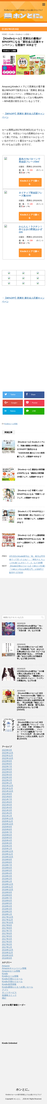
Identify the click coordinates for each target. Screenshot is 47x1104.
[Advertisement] (23, 333)
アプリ (5, 990)
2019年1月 (7, 881)
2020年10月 (7, 824)
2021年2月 (7, 813)
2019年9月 (7, 859)
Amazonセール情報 (11, 971)
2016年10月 (7, 955)
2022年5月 (7, 772)
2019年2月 (7, 879)
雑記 (4, 998)
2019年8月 (7, 862)
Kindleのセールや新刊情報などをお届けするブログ (24, 1095)
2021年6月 (7, 802)
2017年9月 (7, 925)
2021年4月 (7, 807)
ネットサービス (9, 992)
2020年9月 (7, 827)
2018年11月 (7, 887)
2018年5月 (7, 903)
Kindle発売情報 (9, 984)
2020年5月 (7, 838)
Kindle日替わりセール (12, 979)
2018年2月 (7, 911)
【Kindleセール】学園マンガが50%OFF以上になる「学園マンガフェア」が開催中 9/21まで (31, 494)
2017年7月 (7, 931)
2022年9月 (7, 761)
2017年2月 (7, 944)
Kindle (5, 974)
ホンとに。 (23, 1089)
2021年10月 (7, 791)
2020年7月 (7, 832)
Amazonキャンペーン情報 (14, 968)
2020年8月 (7, 829)
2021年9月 (7, 794)
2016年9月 (7, 958)
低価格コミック (9, 995)
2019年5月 (7, 870)
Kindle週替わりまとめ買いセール (17, 987)
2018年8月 (7, 895)
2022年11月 (7, 755)
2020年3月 (7, 843)
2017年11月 (7, 920)
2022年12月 (7, 753)
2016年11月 (7, 953)
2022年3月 (7, 777)
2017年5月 (7, 936)
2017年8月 (7, 928)
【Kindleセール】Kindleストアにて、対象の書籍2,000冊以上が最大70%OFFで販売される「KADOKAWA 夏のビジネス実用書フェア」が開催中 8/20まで (31, 449)
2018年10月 (7, 890)
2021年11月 (7, 788)
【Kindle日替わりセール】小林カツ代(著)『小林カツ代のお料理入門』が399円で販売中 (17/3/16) (27, 569)
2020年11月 (7, 821)
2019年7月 (7, 865)
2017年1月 (7, 947)
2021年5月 (7, 805)
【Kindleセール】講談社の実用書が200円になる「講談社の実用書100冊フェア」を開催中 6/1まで (31, 473)
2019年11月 (7, 854)
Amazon (6, 966)
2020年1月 (7, 849)
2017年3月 (7, 942)
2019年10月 (7, 857)
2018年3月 (7, 909)
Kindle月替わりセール (12, 981)
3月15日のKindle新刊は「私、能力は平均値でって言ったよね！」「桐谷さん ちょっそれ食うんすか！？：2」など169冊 (27, 559)
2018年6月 (7, 901)
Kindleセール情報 (10, 424)
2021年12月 (7, 786)
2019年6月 (7, 868)
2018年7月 (7, 898)
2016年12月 (7, 950)
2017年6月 (7, 933)
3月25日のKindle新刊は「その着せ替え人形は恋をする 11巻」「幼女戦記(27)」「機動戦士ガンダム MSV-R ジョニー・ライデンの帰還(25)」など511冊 (30, 676)
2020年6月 (7, 835)
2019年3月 (7, 876)
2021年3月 (7, 810)
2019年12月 (7, 851)
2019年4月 (7, 873)
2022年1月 (7, 783)
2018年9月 (7, 892)
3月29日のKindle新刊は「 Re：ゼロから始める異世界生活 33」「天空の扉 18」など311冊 (30, 628)
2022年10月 (7, 758)
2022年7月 (7, 766)
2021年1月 (7, 816)
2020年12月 (7, 818)
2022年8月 (7, 764)
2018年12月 (7, 884)
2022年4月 (7, 775)
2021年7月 (7, 799)
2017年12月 (7, 917)
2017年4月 (7, 939)
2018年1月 (7, 914)
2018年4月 (7, 906)
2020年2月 (7, 846)
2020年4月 (7, 840)
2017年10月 (7, 922)
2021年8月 (7, 797)
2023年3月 (7, 750)
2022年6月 (7, 769)
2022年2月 (7, 780)
